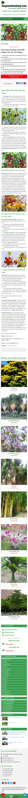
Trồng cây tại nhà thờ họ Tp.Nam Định (16, 737)
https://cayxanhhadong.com (8, 760)
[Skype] (8, 783)
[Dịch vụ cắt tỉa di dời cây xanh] (5, 718)
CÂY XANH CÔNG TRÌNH (8, 701)
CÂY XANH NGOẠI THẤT (8, 703)
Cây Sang (5, 662)
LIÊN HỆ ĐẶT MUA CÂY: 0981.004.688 (15, 75)
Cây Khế (5, 684)
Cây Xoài (5, 689)
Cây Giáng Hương (7, 659)
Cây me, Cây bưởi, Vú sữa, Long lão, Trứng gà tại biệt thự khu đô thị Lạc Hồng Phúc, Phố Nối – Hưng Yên (17, 733)
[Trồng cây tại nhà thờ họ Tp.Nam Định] (5, 738)
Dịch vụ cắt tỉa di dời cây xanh (14, 717)
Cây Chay (5, 679)
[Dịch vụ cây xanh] (5, 723)
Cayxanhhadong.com (12, 345)
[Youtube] (11, 783)
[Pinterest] (14, 783)
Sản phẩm (8, 22)
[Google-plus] (6, 783)
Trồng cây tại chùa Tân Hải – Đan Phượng (15, 743)
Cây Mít (4, 686)
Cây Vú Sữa (5, 676)
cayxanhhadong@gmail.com (8, 758)
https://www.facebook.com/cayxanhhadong (11, 761)
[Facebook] (3, 783)
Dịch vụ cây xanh (12, 722)
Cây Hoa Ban (5, 672)
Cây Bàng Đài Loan (7, 694)
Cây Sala (5, 667)
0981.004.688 (5, 756)
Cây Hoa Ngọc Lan (7, 669)
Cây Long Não (6, 691)
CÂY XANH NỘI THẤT (7, 706)
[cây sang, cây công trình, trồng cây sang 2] (14, 32)
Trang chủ (3, 22)
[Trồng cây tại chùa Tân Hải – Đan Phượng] (5, 743)
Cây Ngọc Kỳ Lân (6, 664)
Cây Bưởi (5, 681)
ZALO (16, 77)
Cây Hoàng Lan (6, 674)
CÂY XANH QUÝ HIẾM (7, 708)
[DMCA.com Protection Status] (14, 796)
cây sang (4, 99)
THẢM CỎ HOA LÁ (7, 711)
